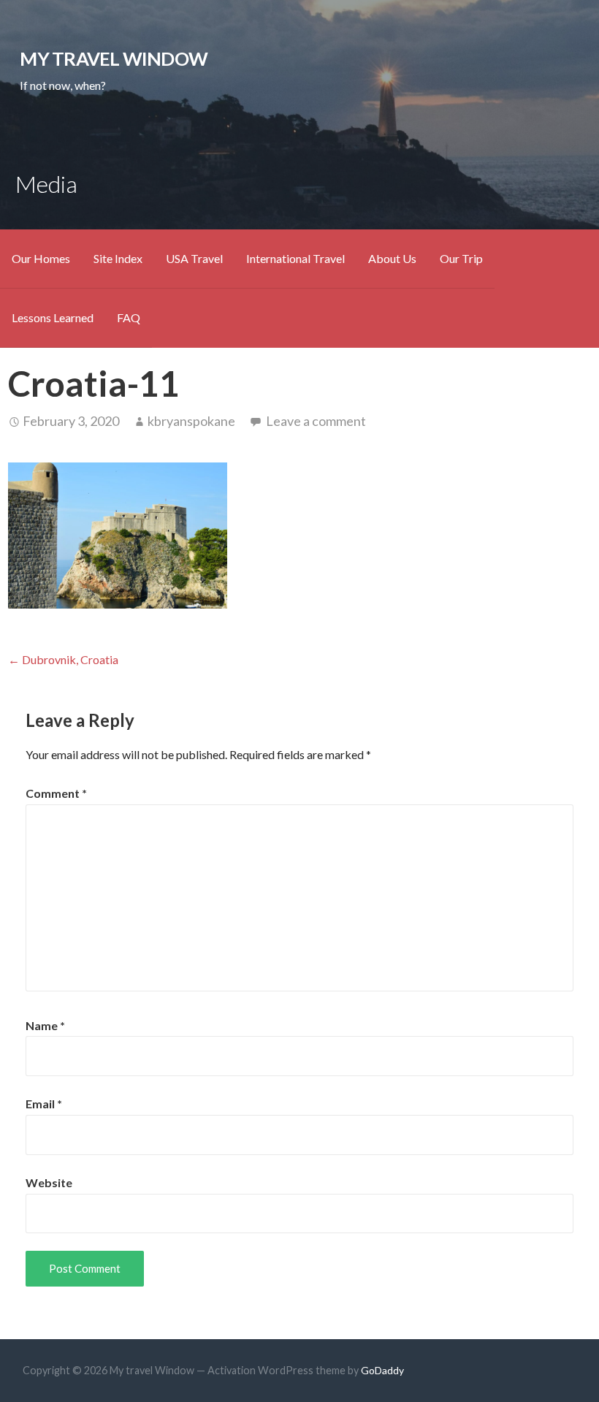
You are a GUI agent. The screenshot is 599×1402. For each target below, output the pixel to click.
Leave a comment (316, 421)
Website (49, 1182)
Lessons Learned (53, 317)
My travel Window (113, 58)
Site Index (118, 258)
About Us (392, 258)
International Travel (295, 258)
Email (44, 1103)
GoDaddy (382, 1370)
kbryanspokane (191, 421)
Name (45, 1025)
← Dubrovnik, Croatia (63, 659)
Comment (56, 793)
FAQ (128, 317)
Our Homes (41, 258)
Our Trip (461, 258)
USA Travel (194, 258)
